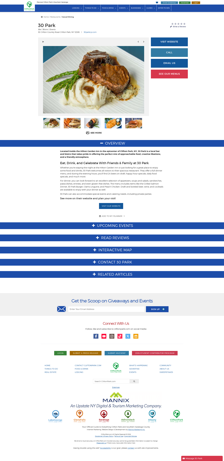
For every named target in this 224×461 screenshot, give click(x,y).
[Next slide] (143, 41)
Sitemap (116, 387)
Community (165, 365)
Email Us (169, 63)
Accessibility (105, 448)
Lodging (75, 8)
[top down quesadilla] (113, 123)
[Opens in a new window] (55, 416)
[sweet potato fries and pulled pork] (72, 123)
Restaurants (55, 17)
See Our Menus (169, 73)
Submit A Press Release (85, 353)
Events (122, 8)
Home (46, 17)
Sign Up (155, 309)
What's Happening (138, 365)
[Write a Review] (178, 24)
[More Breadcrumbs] (42, 17)
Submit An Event (116, 353)
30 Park (46, 25)
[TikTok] (119, 336)
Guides (149, 8)
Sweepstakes (166, 372)
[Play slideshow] (43, 41)
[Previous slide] (138, 41)
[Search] (134, 381)
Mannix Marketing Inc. (136, 430)
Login (196, 3)
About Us (164, 369)
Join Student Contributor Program (154, 353)
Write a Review (179, 26)
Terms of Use (118, 436)
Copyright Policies (130, 436)
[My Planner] (135, 336)
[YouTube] (104, 336)
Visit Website (169, 41)
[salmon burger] (133, 123)
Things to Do (90, 8)
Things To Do (51, 369)
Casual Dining (68, 17)
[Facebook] (95, 336)
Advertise (184, 3)
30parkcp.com (90, 32)
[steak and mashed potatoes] (51, 123)
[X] (127, 336)
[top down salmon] (92, 123)
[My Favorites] (157, 2)
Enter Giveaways (169, 3)
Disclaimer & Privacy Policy (104, 436)
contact (131, 448)
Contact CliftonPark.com (88, 365)
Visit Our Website (111, 206)
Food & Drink (108, 8)
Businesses (136, 8)
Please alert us (101, 443)
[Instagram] (111, 336)
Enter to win (164, 8)
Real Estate (50, 372)
